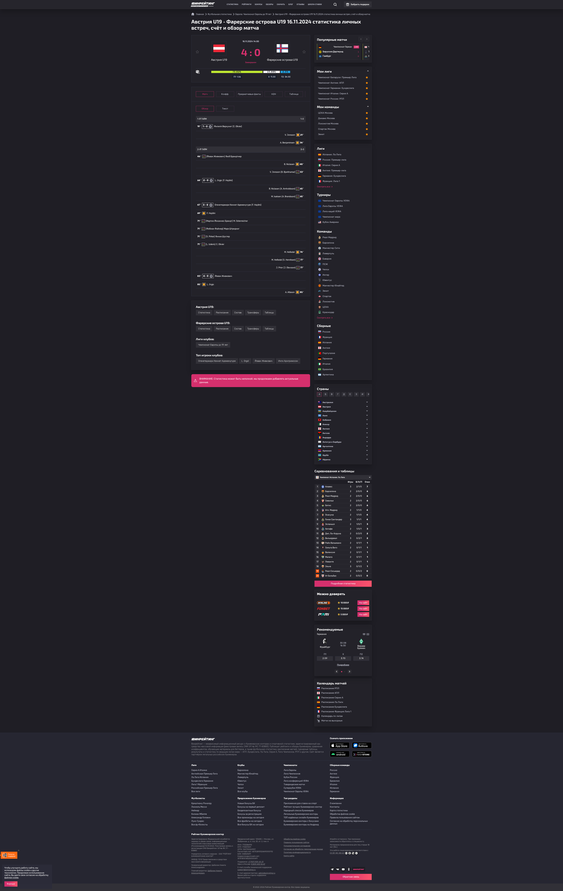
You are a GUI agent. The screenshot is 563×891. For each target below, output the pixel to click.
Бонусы (258, 4)
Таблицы (269, 312)
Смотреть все (323, 186)
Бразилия (326, 369)
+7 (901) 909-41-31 (255, 862)
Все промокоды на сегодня (251, 817)
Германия (326, 358)
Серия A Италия (199, 770)
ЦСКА (326, 307)
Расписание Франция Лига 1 (334, 711)
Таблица (293, 94)
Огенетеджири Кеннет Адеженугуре (233, 205)
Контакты (334, 807)
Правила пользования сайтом (345, 817)
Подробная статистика (343, 583)
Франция (326, 337)
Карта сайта (289, 856)
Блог (290, 4)
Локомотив (328, 301)
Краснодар (328, 312)
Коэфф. (225, 94)
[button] (343, 402)
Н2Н (273, 94)
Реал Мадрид (329, 237)
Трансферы (253, 312)
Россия (325, 331)
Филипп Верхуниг (223, 126)
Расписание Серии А (330, 697)
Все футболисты (199, 824)
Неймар (195, 810)
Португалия (327, 353)
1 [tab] (341, 671)
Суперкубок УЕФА (292, 788)
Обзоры (269, 4)
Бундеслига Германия (202, 781)
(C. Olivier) (237, 126)
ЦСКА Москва (325, 113)
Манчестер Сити (331, 248)
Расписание (222, 312)
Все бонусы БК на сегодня (251, 824)
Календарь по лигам (332, 716)
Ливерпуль (328, 253)
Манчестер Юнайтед (333, 285)
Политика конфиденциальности (297, 852)
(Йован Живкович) (215, 156)
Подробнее (343, 665)
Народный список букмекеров (299, 810)
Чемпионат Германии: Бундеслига (336, 88)
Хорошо (11, 883)
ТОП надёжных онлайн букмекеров (301, 817)
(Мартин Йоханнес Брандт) (219, 221)
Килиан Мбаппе (199, 814)
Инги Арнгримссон (288, 361)
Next (366, 39)
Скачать (281, 4)
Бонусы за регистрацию (250, 814)
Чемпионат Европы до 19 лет (213, 345)
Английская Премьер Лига (204, 774)
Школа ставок (315, 4)
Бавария (327, 258)
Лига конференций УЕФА (296, 781)
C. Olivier (220, 244)
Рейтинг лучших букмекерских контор (303, 807)
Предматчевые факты (249, 94)
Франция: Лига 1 (330, 181)
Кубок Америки (329, 222)
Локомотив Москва (328, 123)
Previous (361, 39)
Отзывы (300, 4)
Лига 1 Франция (199, 784)
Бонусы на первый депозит (251, 807)
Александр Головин (201, 817)
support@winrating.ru (247, 870)
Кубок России (290, 777)
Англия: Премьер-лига (333, 170)
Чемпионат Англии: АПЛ (331, 83)
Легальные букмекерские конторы (301, 814)
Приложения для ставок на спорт (300, 803)
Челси (326, 269)
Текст (225, 108)
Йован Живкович (223, 276)
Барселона (328, 242)
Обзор (205, 108)
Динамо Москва (326, 118)
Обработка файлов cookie (342, 814)
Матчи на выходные (331, 720)
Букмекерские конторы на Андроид (301, 824)
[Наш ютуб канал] (343, 869)
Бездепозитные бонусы (249, 810)
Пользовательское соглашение (297, 846)
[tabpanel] (343, 649)
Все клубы (243, 791)
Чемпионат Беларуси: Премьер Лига (337, 77)
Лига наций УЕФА (330, 211)
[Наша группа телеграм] (332, 869)
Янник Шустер (222, 236)
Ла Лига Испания (199, 777)
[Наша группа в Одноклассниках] (349, 869)
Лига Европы (290, 770)
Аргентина (327, 374)
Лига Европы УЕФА (331, 206)
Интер (326, 275)
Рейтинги (246, 4)
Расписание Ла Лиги (330, 702)
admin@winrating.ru (266, 873)
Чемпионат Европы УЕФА (335, 200)
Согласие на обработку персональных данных (349, 822)
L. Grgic (218, 180)
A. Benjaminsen (287, 142)
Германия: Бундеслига (333, 176)
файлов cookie (11, 877)
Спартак (327, 296)
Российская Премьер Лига (204, 788)
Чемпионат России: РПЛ (331, 99)
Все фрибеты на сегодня (250, 821)
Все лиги (195, 791)
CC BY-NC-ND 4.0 (337, 853)
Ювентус (327, 280)
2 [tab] (344, 671)
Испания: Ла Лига (332, 154)
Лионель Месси (199, 807)
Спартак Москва (326, 129)
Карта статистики (339, 810)
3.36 (361, 658)
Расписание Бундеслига (332, 707)
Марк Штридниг (231, 229)
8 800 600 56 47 (258, 864)
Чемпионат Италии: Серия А (333, 93)
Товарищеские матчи (294, 784)
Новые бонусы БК (246, 803)
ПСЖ (325, 264)
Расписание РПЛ (328, 688)
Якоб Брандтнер (233, 156)
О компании (336, 803)
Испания (327, 342)
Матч (205, 94)
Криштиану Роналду (201, 803)
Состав (237, 312)
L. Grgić (245, 361)
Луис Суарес (197, 821)
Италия (325, 364)
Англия (325, 348)
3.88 (343, 658)
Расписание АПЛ (328, 693)
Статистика (232, 4)
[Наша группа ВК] (337, 869)
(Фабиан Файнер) (214, 229)
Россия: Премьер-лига (333, 159)
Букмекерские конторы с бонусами (301, 821)
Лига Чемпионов (292, 774)
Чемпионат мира (330, 217)
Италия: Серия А (330, 165)
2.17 (325, 658)
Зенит (321, 134)
